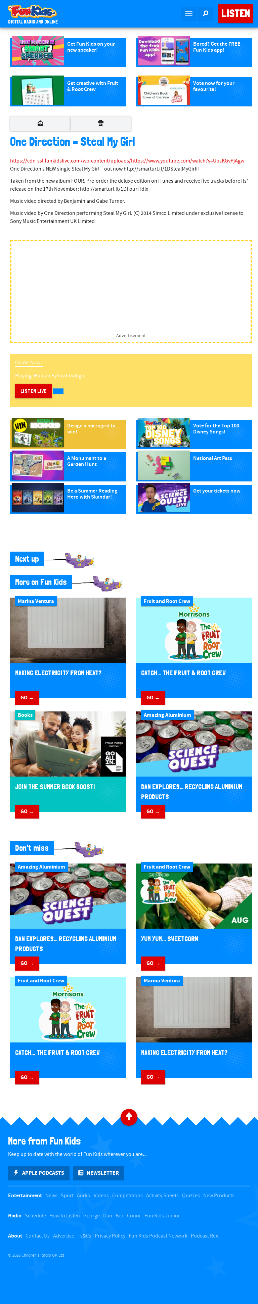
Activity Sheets (162, 1195)
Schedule (35, 1215)
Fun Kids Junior (162, 1215)
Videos (101, 1195)
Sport (67, 1195)
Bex (120, 1215)
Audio (83, 1195)
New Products (218, 1195)
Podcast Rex (204, 1236)
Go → (27, 697)
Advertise (63, 1236)
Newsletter (103, 1173)
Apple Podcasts (43, 1173)
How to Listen (64, 1215)
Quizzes (191, 1195)
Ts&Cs (84, 1236)
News (51, 1195)
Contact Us (38, 1236)
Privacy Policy (110, 1236)
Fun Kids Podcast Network (158, 1236)
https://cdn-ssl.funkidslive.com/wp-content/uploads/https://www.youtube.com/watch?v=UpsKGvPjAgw (127, 161)
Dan (107, 1215)
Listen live (33, 391)
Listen (235, 13)
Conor (134, 1215)
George (91, 1215)
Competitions (127, 1195)
